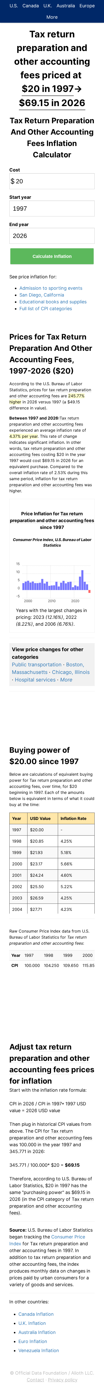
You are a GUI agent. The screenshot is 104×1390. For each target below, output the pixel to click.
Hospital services (35, 680)
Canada (30, 5)
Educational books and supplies (53, 301)
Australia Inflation (37, 1332)
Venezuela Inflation (38, 1350)
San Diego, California (41, 295)
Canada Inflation (36, 1314)
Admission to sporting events (50, 288)
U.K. (47, 5)
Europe (87, 5)
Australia (66, 5)
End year (19, 224)
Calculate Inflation (52, 256)
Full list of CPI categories (45, 308)
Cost (14, 170)
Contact (35, 1379)
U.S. (14, 5)
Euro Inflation (32, 1341)
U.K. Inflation (32, 1323)
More (52, 17)
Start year (20, 197)
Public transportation (37, 665)
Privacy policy (62, 1379)
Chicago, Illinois (71, 672)
